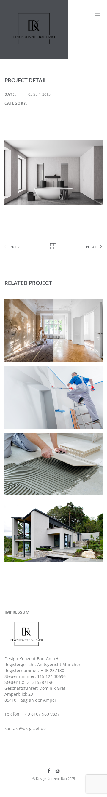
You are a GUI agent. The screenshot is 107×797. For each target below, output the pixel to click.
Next (91, 246)
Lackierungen (27, 374)
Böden (17, 441)
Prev (15, 246)
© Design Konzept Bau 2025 (53, 778)
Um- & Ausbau (26, 307)
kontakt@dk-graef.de (25, 728)
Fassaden (21, 508)
